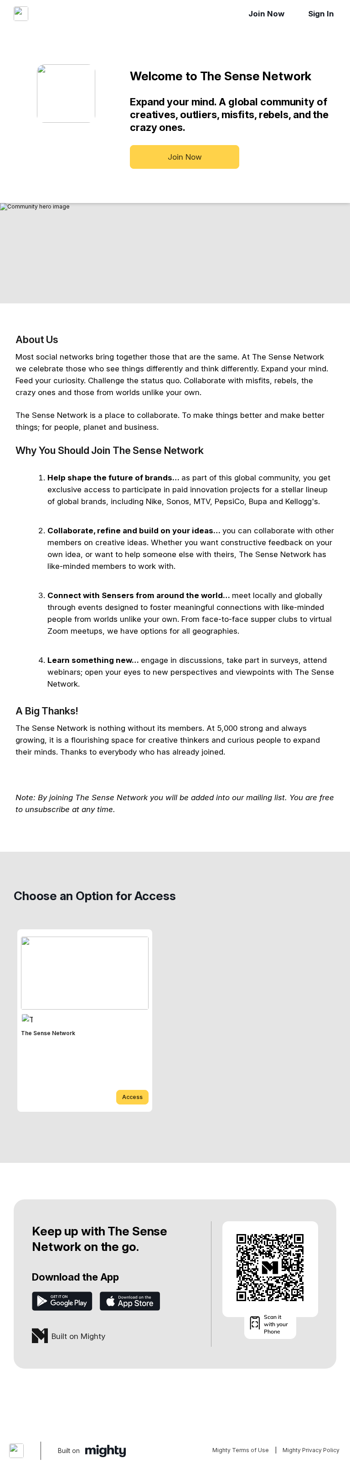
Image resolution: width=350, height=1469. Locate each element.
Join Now (266, 13)
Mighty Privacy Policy (311, 1450)
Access (132, 1097)
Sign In (321, 13)
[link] (85, 1020)
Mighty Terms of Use (240, 1450)
